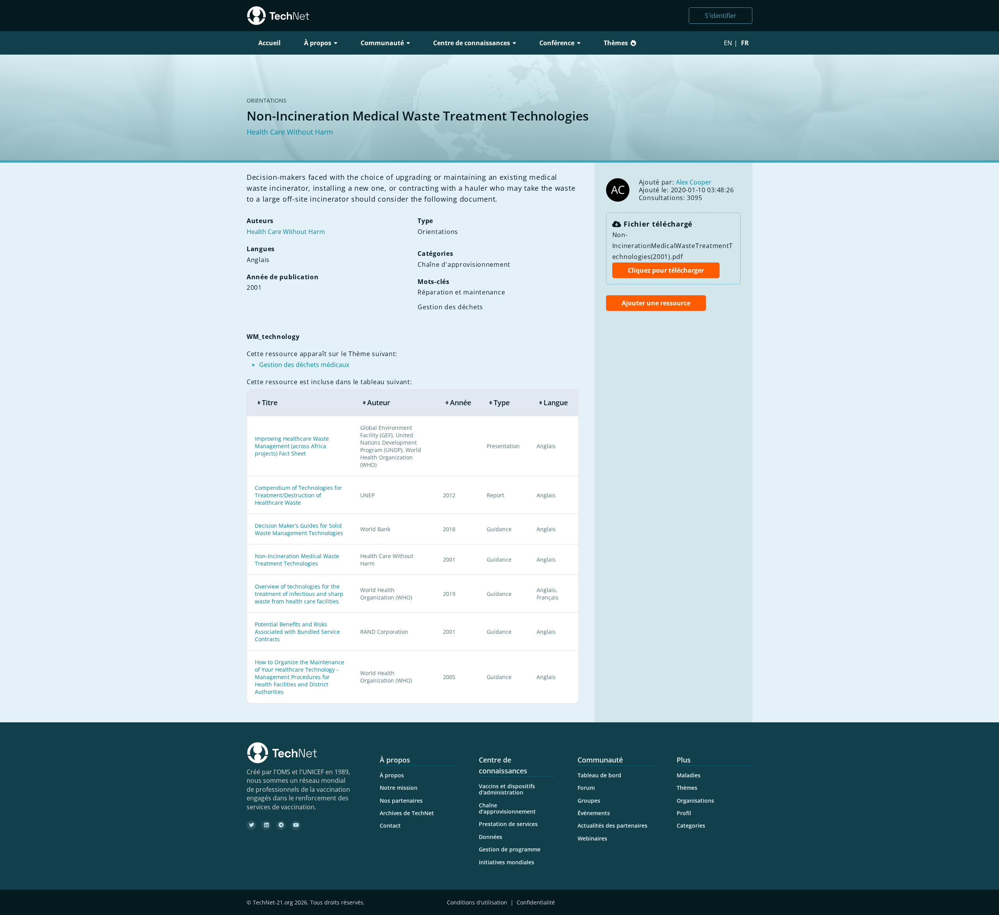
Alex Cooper (693, 182)
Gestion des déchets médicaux (304, 364)
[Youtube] (295, 825)
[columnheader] (299, 402)
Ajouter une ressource (656, 303)
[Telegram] (281, 825)
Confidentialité (536, 902)
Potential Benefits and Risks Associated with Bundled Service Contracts (297, 632)
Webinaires (592, 838)
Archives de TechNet (407, 813)
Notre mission (399, 787)
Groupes (589, 800)
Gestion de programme (509, 849)
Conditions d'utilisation (477, 902)
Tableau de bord (599, 775)
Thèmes (616, 43)
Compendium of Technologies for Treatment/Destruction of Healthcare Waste (298, 495)
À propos (392, 775)
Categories (691, 825)
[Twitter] (251, 825)
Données (490, 837)
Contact (390, 825)
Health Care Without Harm (290, 132)
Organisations (695, 800)
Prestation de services (508, 824)
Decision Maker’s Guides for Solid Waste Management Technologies (299, 529)
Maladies (688, 775)
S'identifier (720, 15)
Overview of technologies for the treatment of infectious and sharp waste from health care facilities (299, 594)
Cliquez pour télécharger (666, 270)
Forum (586, 787)
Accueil (269, 43)
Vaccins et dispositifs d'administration (507, 789)
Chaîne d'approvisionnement (507, 808)
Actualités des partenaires (612, 825)
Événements (594, 813)
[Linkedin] (266, 825)
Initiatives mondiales (506, 862)
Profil (684, 813)
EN (728, 43)
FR (745, 43)
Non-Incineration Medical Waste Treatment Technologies (297, 559)
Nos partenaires (401, 800)
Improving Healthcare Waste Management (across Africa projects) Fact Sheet (292, 446)
